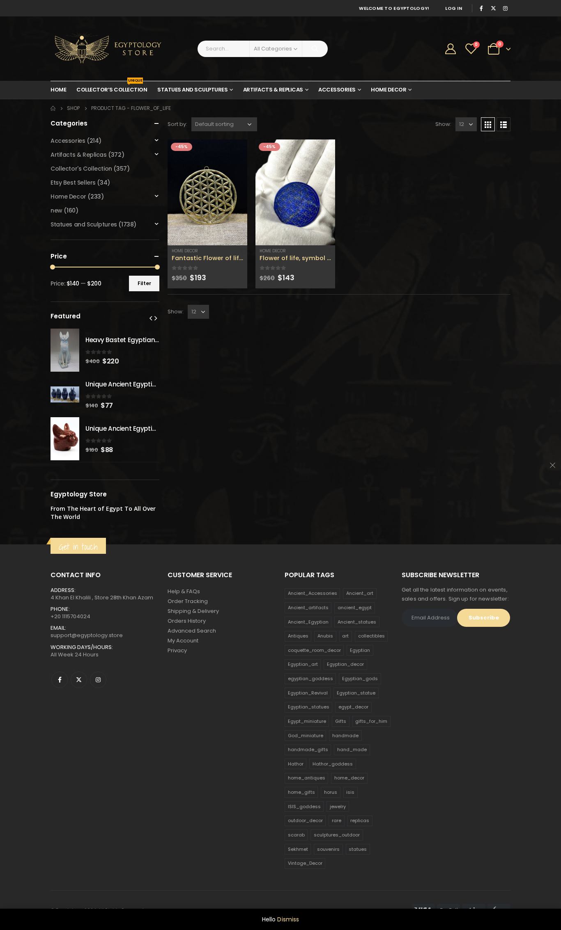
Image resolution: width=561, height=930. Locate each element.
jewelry (338, 806)
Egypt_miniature (307, 721)
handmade (345, 735)
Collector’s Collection (111, 87)
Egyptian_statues (308, 707)
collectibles (371, 636)
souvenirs (328, 849)
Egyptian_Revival (308, 693)
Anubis (325, 636)
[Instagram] (505, 8)
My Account (183, 640)
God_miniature (305, 735)
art (345, 636)
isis (350, 792)
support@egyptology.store (87, 635)
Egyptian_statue (356, 693)
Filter (144, 283)
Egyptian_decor (345, 664)
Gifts (340, 721)
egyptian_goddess (310, 678)
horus (330, 792)
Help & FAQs (184, 591)
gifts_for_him (371, 721)
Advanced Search (192, 631)
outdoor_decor (305, 820)
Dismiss (288, 919)
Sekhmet (298, 849)
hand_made (352, 749)
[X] (493, 8)
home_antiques (306, 778)
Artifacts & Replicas (273, 90)
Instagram (98, 680)
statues (358, 849)
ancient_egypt (355, 607)
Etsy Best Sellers (73, 182)
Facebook (59, 680)
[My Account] (450, 48)
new (56, 210)
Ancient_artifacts (308, 607)
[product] (207, 192)
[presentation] (150, 318)
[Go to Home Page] (53, 108)
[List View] (503, 124)
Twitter (79, 680)
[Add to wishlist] (243, 250)
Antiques (298, 636)
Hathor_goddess (333, 764)
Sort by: (177, 124)
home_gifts (301, 792)
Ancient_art (359, 593)
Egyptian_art (303, 664)
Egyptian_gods (360, 678)
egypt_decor (353, 707)
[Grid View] (488, 124)
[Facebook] (481, 8)
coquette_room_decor (314, 650)
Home (58, 90)
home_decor (349, 778)
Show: (443, 124)
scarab (296, 835)
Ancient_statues (357, 622)
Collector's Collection (81, 169)
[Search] (315, 49)
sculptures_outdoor (337, 835)
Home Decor (388, 90)
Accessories (337, 90)
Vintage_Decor (305, 863)
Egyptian (360, 650)
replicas (359, 820)
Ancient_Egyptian (308, 622)
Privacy (177, 650)
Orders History (187, 621)
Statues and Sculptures (192, 90)
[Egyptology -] (102, 48)
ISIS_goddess (304, 806)
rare (336, 820)
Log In (453, 8)
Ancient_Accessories (312, 593)
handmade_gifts (308, 749)
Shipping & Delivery (193, 611)
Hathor (295, 764)
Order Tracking (188, 601)
